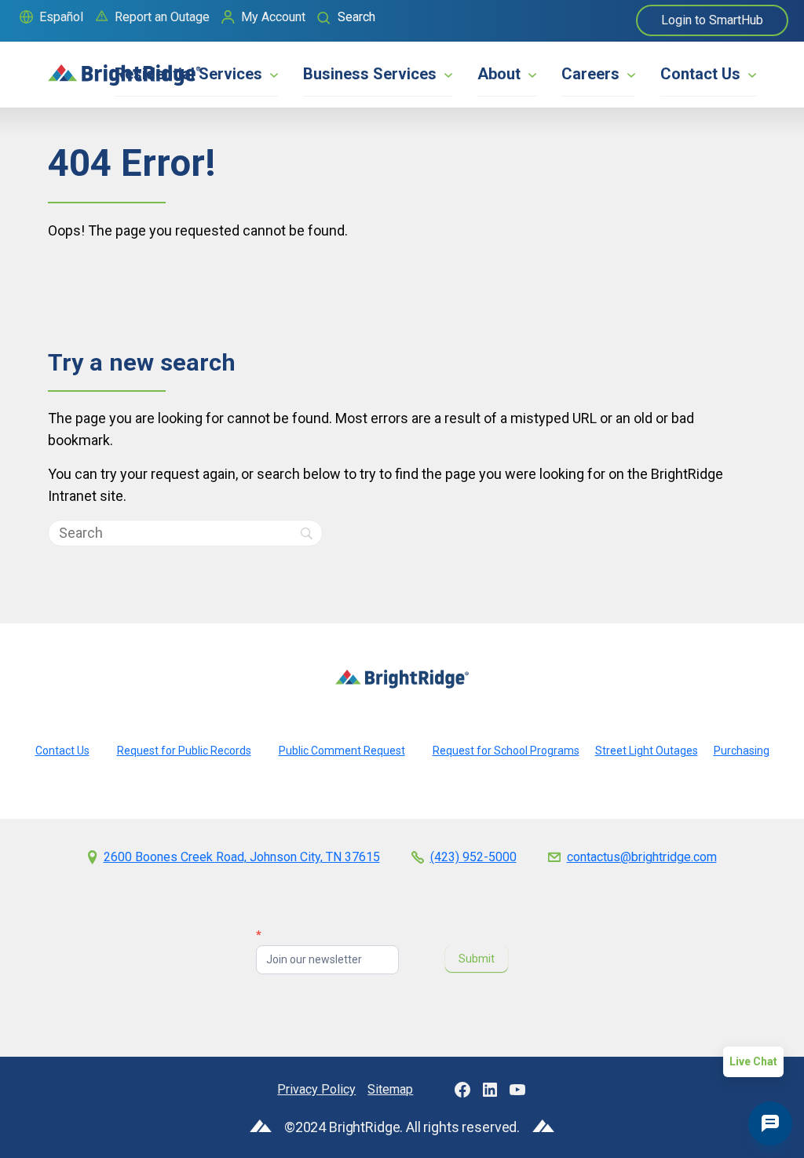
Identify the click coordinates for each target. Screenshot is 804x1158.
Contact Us (700, 73)
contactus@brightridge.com (642, 856)
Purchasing (741, 750)
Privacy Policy (316, 1089)
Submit (477, 958)
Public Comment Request (342, 750)
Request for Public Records (184, 750)
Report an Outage (162, 16)
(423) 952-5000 (473, 856)
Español (61, 16)
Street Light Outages (646, 750)
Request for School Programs (506, 750)
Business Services (370, 73)
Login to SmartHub (712, 20)
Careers (590, 73)
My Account (273, 16)
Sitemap (390, 1089)
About (499, 73)
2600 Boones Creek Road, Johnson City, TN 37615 (242, 856)
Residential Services (188, 73)
